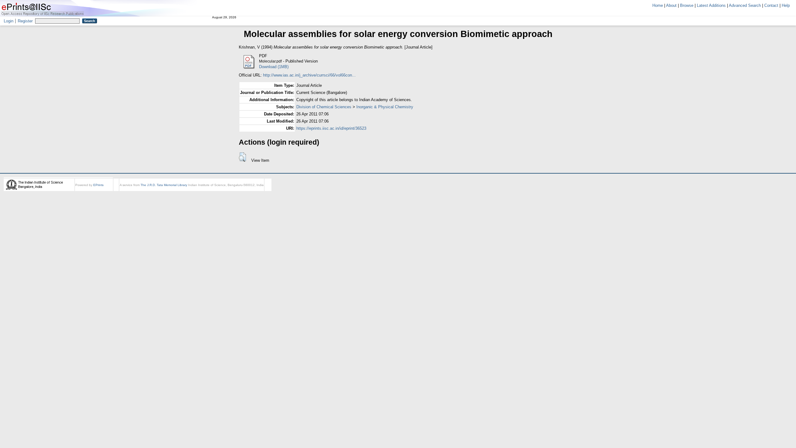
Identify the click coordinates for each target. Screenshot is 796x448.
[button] (242, 157)
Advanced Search (745, 5)
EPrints (98, 185)
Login (8, 21)
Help (786, 5)
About (671, 5)
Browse (686, 5)
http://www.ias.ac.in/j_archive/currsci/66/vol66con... (309, 75)
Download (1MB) (274, 66)
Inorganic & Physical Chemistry (384, 107)
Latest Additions (711, 5)
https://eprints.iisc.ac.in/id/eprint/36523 (331, 128)
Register (25, 21)
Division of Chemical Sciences (323, 107)
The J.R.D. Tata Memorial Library (164, 185)
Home (657, 5)
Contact (771, 5)
